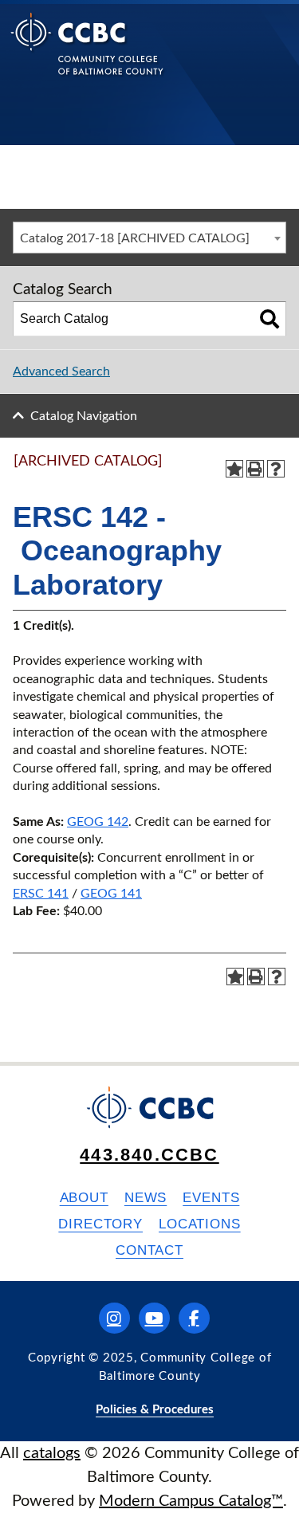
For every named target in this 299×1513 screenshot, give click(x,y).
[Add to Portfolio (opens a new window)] (234, 468)
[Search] (269, 318)
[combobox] (149, 237)
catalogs (52, 1453)
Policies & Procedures (155, 1410)
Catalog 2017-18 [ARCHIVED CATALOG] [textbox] (135, 238)
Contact (149, 1250)
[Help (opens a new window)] (276, 468)
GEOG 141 (111, 893)
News (145, 1197)
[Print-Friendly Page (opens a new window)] (255, 468)
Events (211, 1197)
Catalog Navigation (83, 416)
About (84, 1197)
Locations (200, 1224)
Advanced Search (61, 371)
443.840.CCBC (149, 1155)
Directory (100, 1224)
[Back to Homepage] (87, 56)
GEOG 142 (97, 821)
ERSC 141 (41, 893)
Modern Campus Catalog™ (191, 1501)
